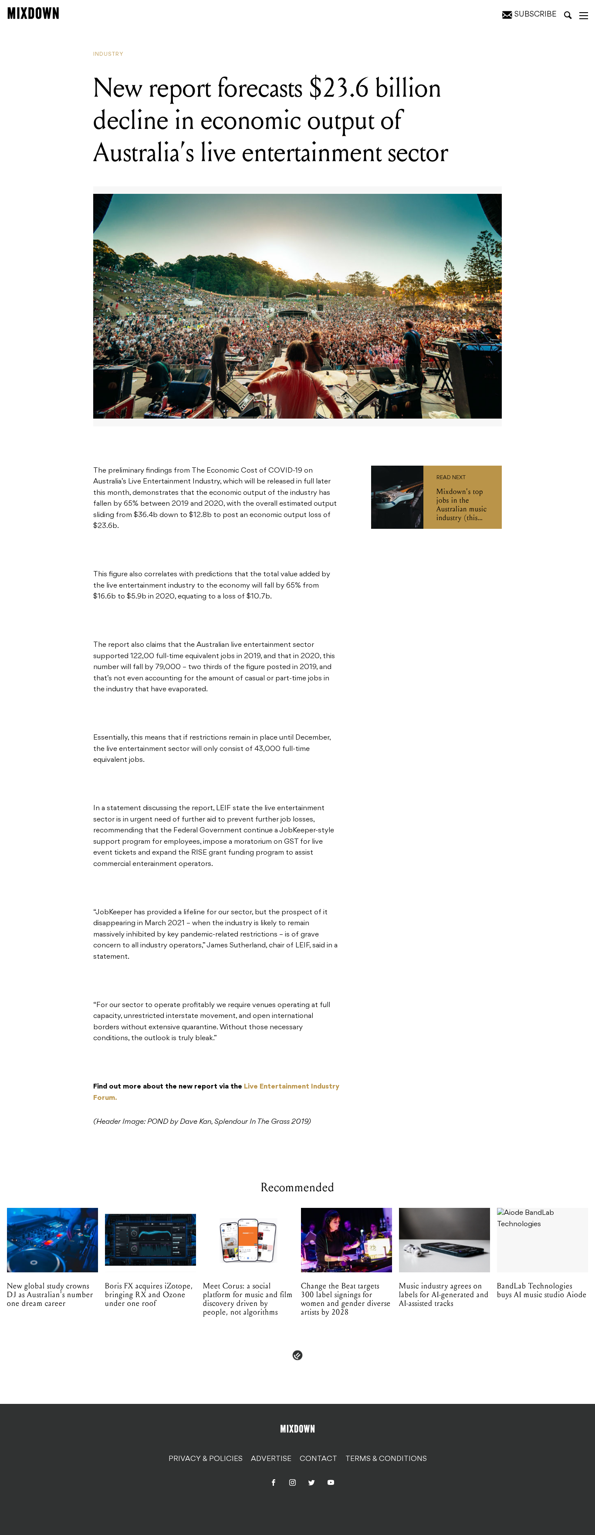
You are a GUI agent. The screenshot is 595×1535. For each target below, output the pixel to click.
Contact (318, 1459)
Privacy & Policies (206, 1459)
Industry (108, 54)
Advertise (271, 1459)
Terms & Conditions (386, 1459)
